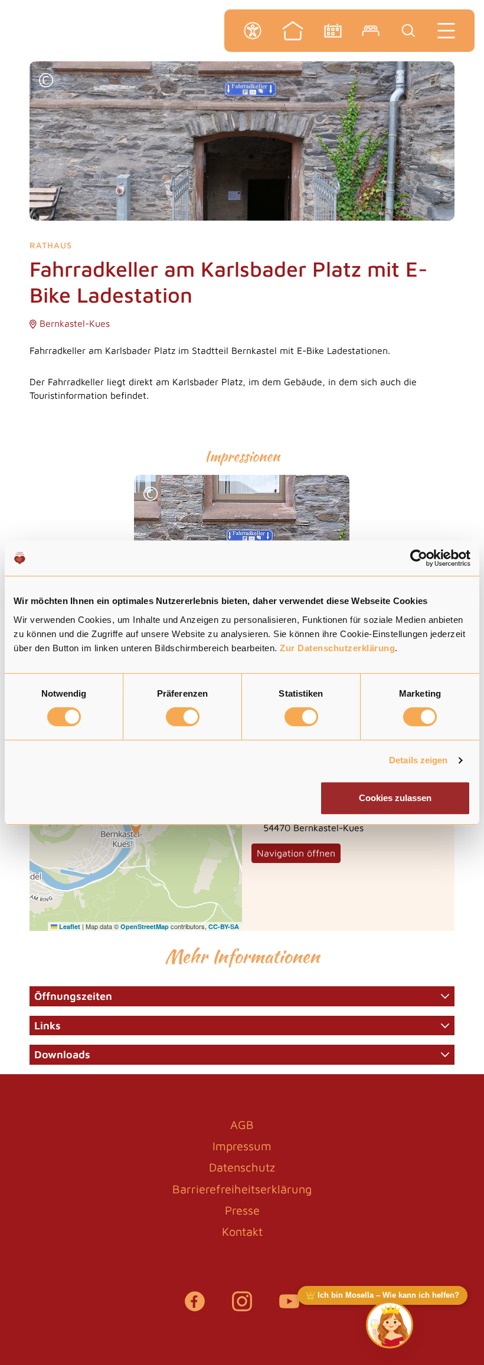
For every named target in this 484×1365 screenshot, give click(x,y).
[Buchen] (370, 30)
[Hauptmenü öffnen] (446, 30)
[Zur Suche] (408, 30)
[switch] (183, 716)
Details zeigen (418, 760)
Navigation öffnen (296, 853)
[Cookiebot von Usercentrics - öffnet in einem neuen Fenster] (418, 558)
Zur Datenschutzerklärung (337, 648)
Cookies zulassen (395, 798)
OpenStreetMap (144, 926)
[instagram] (242, 1307)
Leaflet (68, 926)
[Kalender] (332, 30)
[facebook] (195, 1307)
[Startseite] (293, 30)
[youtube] (289, 1307)
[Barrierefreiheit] (252, 30)
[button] (46, 82)
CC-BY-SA (223, 926)
